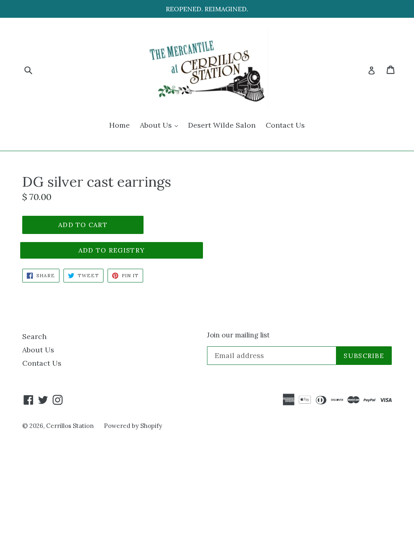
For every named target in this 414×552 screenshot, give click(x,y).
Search (34, 336)
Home (119, 125)
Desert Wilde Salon (222, 125)
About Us (161, 125)
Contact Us (285, 125)
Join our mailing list (238, 335)
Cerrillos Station (70, 426)
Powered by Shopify (133, 426)
